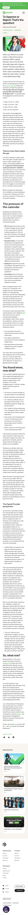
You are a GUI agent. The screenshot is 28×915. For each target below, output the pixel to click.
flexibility (5, 663)
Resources (5, 860)
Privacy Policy (16, 902)
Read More (6, 7)
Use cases (5, 855)
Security (4, 868)
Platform (5, 853)
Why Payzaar (5, 858)
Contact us (20, 890)
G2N (23, 313)
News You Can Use (7, 30)
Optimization (17, 30)
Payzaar (18, 714)
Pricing (4, 875)
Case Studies (6, 873)
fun (16, 724)
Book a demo (19, 886)
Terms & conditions (7, 902)
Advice (5, 33)
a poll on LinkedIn (10, 86)
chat (11, 726)
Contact (5, 877)
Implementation (6, 871)
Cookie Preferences (7, 905)
